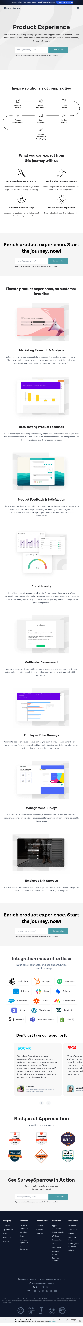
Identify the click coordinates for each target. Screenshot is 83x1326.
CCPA (45, 1299)
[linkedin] (51, 1291)
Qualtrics (39, 1226)
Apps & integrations (56, 1227)
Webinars (55, 1236)
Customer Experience (24, 1227)
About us (6, 1226)
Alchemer (39, 1233)
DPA (43, 1299)
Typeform (39, 1230)
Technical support (55, 1259)
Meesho (71, 1233)
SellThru (71, 1250)
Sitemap (36, 1299)
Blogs (54, 1244)
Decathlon (72, 1226)
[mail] (35, 1291)
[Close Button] (80, 1321)
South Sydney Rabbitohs (73, 1245)
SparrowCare (8, 1230)
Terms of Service (30, 1299)
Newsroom (7, 1233)
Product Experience (24, 1247)
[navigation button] (41, 1103)
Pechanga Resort (72, 1238)
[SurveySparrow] (11, 8)
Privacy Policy (23, 1299)
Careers (6, 1241)
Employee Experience (24, 1241)
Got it (73, 1321)
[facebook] (47, 1291)
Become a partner (55, 1253)
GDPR (39, 1299)
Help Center (56, 1248)
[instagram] (43, 1291)
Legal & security (58, 1232)
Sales (22, 1236)
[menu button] (77, 7)
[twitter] (39, 1291)
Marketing (23, 1232)
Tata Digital (72, 1230)
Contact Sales (58, 50)
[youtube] (55, 1291)
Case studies (57, 1240)
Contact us (7, 1237)
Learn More (52, 1322)
